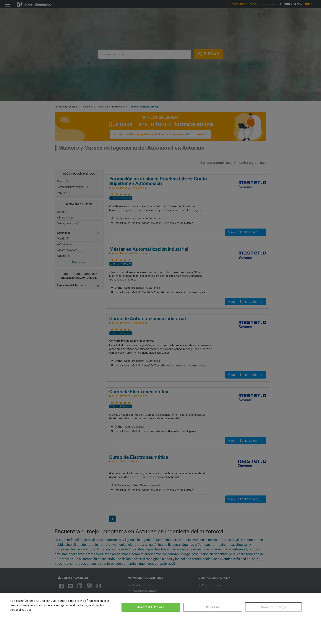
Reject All (213, 607)
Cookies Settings (273, 607)
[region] (160, 605)
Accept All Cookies (150, 607)
